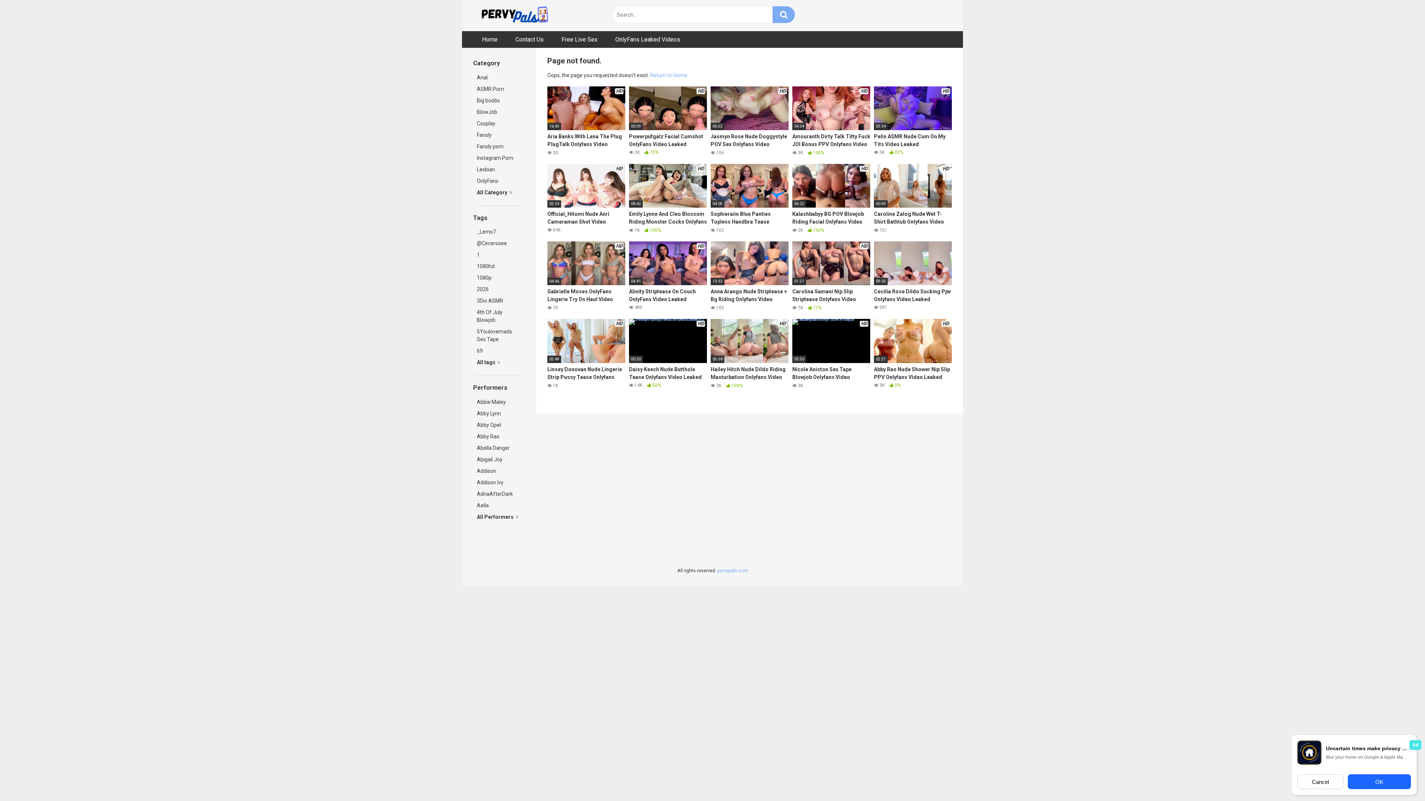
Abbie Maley (491, 402)
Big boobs (488, 100)
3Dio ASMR (490, 301)
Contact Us (529, 39)
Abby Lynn (489, 413)
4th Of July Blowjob (489, 316)
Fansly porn (490, 146)
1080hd (486, 266)
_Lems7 (486, 232)
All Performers (496, 517)
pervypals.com (732, 570)
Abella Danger (493, 448)
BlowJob (487, 112)
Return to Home (668, 75)
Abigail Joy (489, 459)
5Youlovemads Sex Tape (494, 335)
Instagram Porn (495, 158)
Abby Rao (488, 436)
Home (490, 39)
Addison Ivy (490, 482)
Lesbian (486, 169)
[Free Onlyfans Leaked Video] (514, 15)
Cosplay (486, 123)
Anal (482, 77)
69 (480, 351)
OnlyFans (487, 181)
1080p (484, 278)
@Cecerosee (492, 243)
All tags (487, 362)
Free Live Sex (579, 39)
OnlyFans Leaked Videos (647, 39)
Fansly (484, 135)
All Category (492, 192)
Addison (486, 471)
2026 (483, 289)
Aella (483, 505)
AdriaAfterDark (495, 494)
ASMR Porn (490, 89)
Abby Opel (489, 425)
